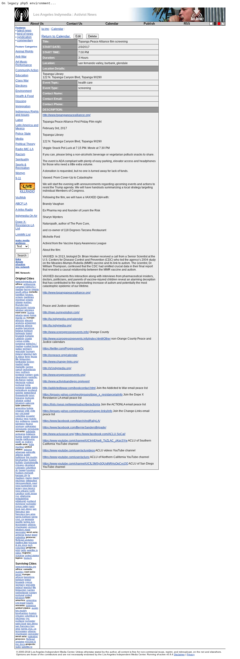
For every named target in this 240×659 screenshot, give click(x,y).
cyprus (18, 341)
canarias (20, 286)
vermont (32, 527)
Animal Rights (24, 51)
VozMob (20, 197)
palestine (20, 537)
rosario (34, 421)
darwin (26, 436)
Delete (92, 36)
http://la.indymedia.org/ (57, 325)
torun (31, 395)
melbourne (29, 439)
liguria (34, 356)
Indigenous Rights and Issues (27, 113)
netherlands (29, 369)
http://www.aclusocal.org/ (58, 434)
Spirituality (22, 159)
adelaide (30, 431)
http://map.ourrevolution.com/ (61, 312)
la (29, 475)
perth (18, 441)
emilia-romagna (22, 342)
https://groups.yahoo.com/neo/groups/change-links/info (77, 411)
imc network (22, 267)
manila (18, 317)
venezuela (21, 428)
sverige (19, 392)
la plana (19, 356)
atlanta (19, 454)
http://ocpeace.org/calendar (60, 355)
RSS (187, 23)
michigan (20, 480)
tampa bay (29, 521)
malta (26, 364)
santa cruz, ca (28, 628)
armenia (19, 325)
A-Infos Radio (24, 209)
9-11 (18, 178)
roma (27, 385)
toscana (19, 397)
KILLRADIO (27, 191)
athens (28, 325)
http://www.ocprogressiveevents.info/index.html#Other (77, 338)
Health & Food (24, 96)
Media (19, 138)
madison (20, 478)
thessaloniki (21, 395)
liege (27, 356)
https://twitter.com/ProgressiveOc (63, 348)
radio (23, 550)
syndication (24, 37)
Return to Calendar (56, 36)
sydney (29, 441)
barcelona (28, 328)
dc (16, 470)
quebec (27, 302)
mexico (19, 418)
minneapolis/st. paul (26, 483)
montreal (20, 299)
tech (30, 545)
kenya (27, 289)
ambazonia (29, 284)
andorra (19, 323)
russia (28, 387)
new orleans (22, 490)
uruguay (19, 426)
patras (29, 379)
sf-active (20, 264)
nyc (17, 496)
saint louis (20, 623)
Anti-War (20, 56)
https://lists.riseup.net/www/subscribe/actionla (71, 404)
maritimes (29, 297)
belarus (19, 330)
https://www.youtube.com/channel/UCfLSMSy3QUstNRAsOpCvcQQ (85, 463)
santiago (20, 423)
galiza (18, 348)
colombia (20, 416)
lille (17, 359)
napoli (18, 369)
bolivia (29, 408)
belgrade (20, 333)
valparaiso (30, 426)
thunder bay (22, 304)
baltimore (20, 457)
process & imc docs (26, 543)
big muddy (31, 457)
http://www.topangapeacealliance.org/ (66, 115)
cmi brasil (24, 413)
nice (17, 372)
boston (33, 459)
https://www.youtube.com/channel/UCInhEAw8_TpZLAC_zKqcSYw (85, 440)
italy (35, 354)
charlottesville (31, 462)
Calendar (111, 23)
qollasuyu (25, 421)
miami (36, 478)
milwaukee (31, 480)
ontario (29, 299)
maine (28, 478)
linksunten (24, 359)
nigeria (35, 289)
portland (31, 501)
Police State (23, 133)
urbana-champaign (25, 525)
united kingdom (23, 401)
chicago (19, 465)
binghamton (21, 459)
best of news (25, 33)
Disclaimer (179, 654)
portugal (19, 385)
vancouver (21, 307)
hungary (30, 351)
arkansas (20, 452)
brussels (19, 335)
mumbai (19, 447)
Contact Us (74, 23)
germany (27, 348)
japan (26, 315)
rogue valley (22, 506)
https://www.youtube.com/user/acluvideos (69, 450)
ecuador (30, 416)
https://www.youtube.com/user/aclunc (66, 457)
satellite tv (32, 550)
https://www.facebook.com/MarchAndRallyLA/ (71, 421)
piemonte (20, 382)
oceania (19, 555)
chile (27, 410)
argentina (20, 408)
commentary (25, 40)
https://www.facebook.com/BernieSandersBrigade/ (74, 427)
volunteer (20, 547)
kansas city (21, 475)
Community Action (26, 70)
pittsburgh (20, 501)
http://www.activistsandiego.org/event (66, 381)
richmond (20, 503)
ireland (19, 354)
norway (29, 374)
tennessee (21, 524)
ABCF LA (21, 203)
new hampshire (23, 485)
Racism (20, 154)
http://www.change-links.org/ (60, 361)
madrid (19, 364)
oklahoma (25, 496)
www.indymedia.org (25, 281)
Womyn (20, 173)
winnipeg (29, 310)
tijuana (29, 423)
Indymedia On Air (26, 215)
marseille (20, 366)
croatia (28, 338)
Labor (19, 120)
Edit (78, 36)
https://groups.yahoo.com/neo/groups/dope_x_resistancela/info (83, 394)
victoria (31, 307)
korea (33, 315)
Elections (21, 85)
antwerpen (30, 323)
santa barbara (23, 516)
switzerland (30, 392)
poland (30, 382)
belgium (28, 330)
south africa (21, 292)
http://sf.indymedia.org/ (57, 368)
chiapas (19, 410)
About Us (37, 23)
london (30, 361)
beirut (28, 534)
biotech (28, 558)
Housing (20, 101)
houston (30, 470)
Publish (149, 23)
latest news (24, 30)
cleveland (30, 465)
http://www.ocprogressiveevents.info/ (66, 332)
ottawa (19, 302)
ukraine (19, 400)
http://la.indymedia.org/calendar (63, 319)
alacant (29, 320)
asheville (30, 452)
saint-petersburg (26, 388)
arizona (28, 449)
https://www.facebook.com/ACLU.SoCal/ (100, 434)
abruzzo (19, 320)
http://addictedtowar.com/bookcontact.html (69, 388)
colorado (20, 467)
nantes (29, 366)
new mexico (28, 488)
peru (26, 418)
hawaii (22, 470)
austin (27, 454)
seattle (19, 521)
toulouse (29, 397)
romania (19, 387)
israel (34, 534)
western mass (22, 529)
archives (20, 243)
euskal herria (31, 346)
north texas (31, 493)
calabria (19, 338)
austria (19, 328)
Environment (23, 91)
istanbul (27, 354)
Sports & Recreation (22, 166)
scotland (32, 390)
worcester (20, 532)
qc (24, 317)
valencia (29, 403)
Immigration (22, 106)
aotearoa (20, 434)
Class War (22, 80)
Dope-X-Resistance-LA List (24, 225)
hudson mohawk (24, 472)
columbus (31, 467)
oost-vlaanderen (27, 375)
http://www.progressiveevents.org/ (64, 374)
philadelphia (22, 498)
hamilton (20, 294)
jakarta (19, 315)
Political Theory (25, 144)
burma (30, 312)
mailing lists (21, 542)
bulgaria (29, 335)
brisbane (30, 434)
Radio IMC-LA (24, 149)
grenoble (20, 351)
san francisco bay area (25, 512)
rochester (31, 503)
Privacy (191, 654)
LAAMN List (22, 234)
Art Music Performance (23, 63)
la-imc (45, 29)
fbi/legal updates (24, 540)
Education (21, 75)
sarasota (29, 519)
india (31, 444)
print (17, 550)
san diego (26, 509)
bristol (29, 333)
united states (32, 555)
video (18, 552)
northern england (22, 373)
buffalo (19, 462)
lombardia (20, 361)
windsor (19, 310)
